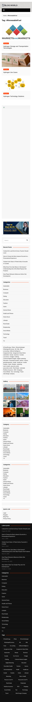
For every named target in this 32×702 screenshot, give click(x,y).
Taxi (12, 371)
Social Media (6, 330)
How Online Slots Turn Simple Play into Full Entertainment (13, 565)
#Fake (13, 347)
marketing (19, 364)
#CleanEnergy (7, 347)
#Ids (18, 349)
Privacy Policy (7, 518)
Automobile (6, 286)
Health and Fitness (8, 313)
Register (5, 514)
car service (6, 356)
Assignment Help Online (19, 353)
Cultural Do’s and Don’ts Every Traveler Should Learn (15, 252)
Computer (5, 293)
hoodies (5, 364)
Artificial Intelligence (15, 351)
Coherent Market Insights (9, 358)
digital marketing (21, 358)
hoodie (25, 362)
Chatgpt (12, 356)
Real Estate (6, 323)
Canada (21, 354)
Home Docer (6, 317)
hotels (9, 364)
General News (7, 310)
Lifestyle (5, 320)
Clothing (17, 356)
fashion (22, 360)
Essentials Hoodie (14, 360)
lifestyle (14, 364)
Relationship (6, 327)
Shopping (19, 370)
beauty (11, 354)
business (16, 354)
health (14, 362)
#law (21, 349)
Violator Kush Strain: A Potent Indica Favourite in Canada (15, 262)
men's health (6, 366)
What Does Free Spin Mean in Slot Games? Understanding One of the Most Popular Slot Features (14, 268)
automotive (6, 354)
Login (4, 513)
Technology (6, 334)
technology (16, 371)
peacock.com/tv (15, 366)
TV (4, 341)
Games (26, 360)
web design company (9, 373)
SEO (15, 370)
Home (4, 15)
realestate (22, 368)
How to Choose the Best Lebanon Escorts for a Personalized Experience (15, 257)
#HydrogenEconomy (8, 349)
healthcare (19, 362)
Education (6, 299)
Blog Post (5, 516)
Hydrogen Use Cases (10, 72)
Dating (5, 296)
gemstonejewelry (7, 362)
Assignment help (7, 353)
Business (6, 43)
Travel (5, 337)
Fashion (5, 303)
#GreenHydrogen (20, 347)
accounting (6, 351)
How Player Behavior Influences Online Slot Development (14, 275)
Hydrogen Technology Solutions (13, 96)
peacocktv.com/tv (7, 368)
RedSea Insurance (8, 370)
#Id (15, 349)
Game (4, 306)
